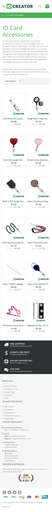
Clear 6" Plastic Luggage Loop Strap (14, 284)
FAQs (6, 398)
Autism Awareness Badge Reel (38, 201)
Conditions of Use (11, 389)
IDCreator (6, 469)
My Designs (9, 409)
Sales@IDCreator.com (17, 436)
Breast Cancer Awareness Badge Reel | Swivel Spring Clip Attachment (38, 160)
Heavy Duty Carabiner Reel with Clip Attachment (38, 284)
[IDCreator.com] (20, 6)
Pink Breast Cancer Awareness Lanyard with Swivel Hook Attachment (14, 325)
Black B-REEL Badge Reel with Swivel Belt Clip (14, 201)
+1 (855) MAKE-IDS (11, 445)
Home (3, 15)
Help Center (9, 419)
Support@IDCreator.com (21, 438)
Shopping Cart (10, 413)
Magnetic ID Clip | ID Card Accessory (38, 325)
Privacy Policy (10, 392)
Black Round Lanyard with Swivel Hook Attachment (14, 242)
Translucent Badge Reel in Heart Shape (14, 160)
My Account (9, 406)
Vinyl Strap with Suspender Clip (14, 118)
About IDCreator (11, 386)
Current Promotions (12, 416)
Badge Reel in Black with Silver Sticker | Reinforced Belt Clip (38, 118)
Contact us (9, 395)
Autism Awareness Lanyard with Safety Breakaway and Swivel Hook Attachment (38, 242)
